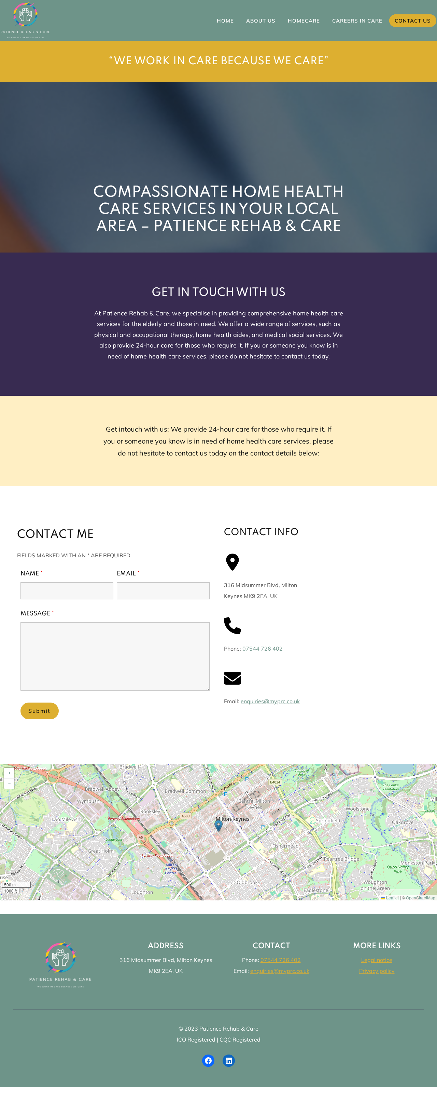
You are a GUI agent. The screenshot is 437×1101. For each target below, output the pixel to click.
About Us (261, 20)
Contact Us (413, 20)
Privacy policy (377, 970)
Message (37, 614)
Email (128, 574)
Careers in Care (357, 20)
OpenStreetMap (420, 897)
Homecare (304, 20)
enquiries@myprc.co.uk (270, 701)
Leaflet (392, 897)
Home (225, 20)
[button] (218, 826)
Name (31, 574)
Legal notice (376, 959)
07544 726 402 (262, 648)
